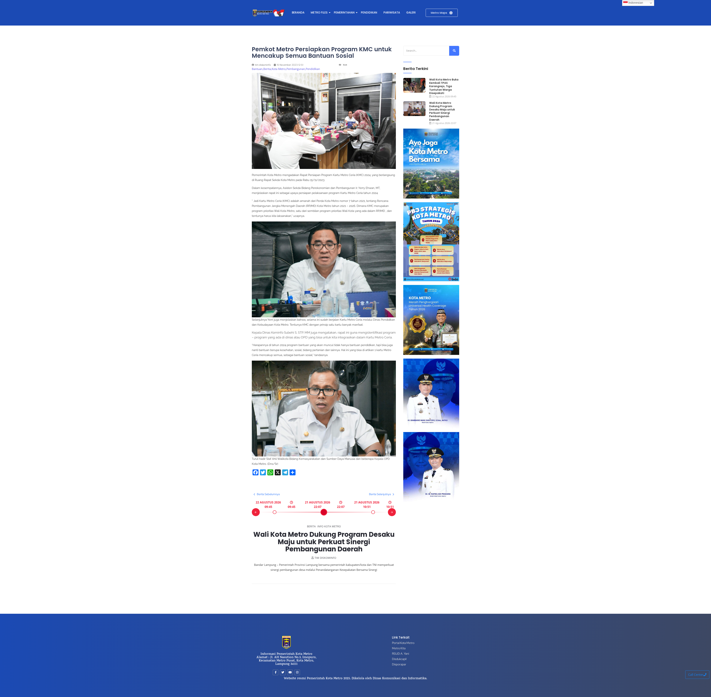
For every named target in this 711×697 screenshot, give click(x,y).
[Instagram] (297, 672)
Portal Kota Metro (403, 643)
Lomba (347, 526)
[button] (256, 512)
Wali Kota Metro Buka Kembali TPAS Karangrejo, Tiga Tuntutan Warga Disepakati (443, 86)
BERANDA (298, 12)
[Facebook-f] (275, 672)
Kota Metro (314, 526)
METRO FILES (319, 12)
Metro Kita (398, 648)
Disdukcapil (399, 659)
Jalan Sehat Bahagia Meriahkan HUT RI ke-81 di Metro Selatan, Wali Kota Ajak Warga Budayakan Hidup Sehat (324, 542)
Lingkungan (332, 526)
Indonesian (635, 2)
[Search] (454, 51)
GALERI (411, 12)
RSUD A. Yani (400, 654)
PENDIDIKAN (369, 12)
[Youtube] (290, 672)
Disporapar (399, 664)
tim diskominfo (325, 558)
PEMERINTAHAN (344, 12)
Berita (300, 526)
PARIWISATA (391, 12)
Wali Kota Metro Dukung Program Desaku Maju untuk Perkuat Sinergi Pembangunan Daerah (442, 111)
